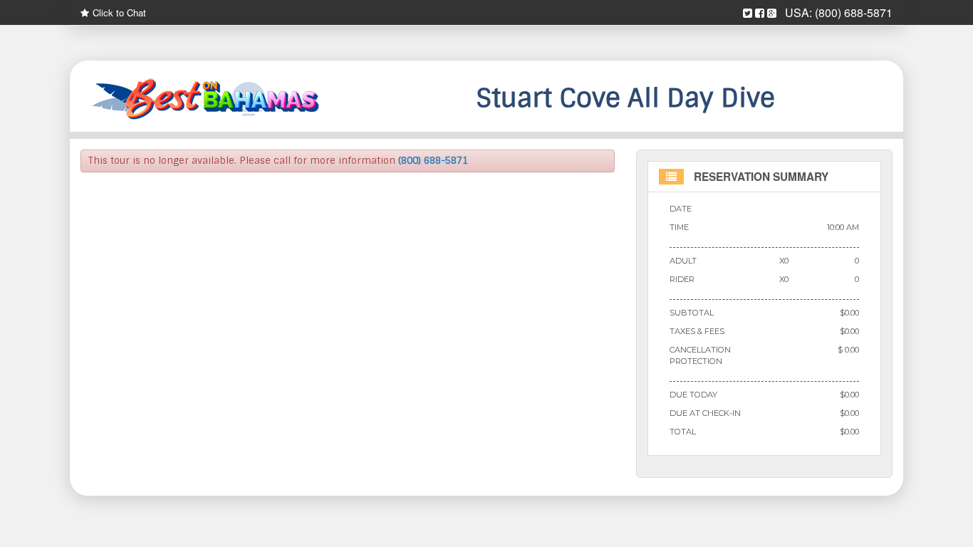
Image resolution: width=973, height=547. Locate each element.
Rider (682, 279)
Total (683, 432)
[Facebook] (759, 13)
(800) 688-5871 (854, 12)
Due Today (693, 395)
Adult (683, 261)
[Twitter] (747, 13)
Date (681, 209)
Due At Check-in (705, 413)
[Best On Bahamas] (208, 99)
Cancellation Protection (700, 355)
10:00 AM (843, 227)
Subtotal (692, 313)
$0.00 (849, 313)
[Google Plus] (771, 13)
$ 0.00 (848, 350)
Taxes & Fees (697, 331)
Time (679, 227)
